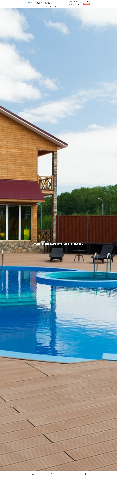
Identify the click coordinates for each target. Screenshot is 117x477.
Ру (87, 1)
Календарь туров (41, 6)
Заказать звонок (86, 3)
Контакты (78, 6)
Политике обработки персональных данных (44, 474)
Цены (47, 6)
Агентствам (72, 6)
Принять (80, 474)
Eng (89, 1)
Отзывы (51, 6)
